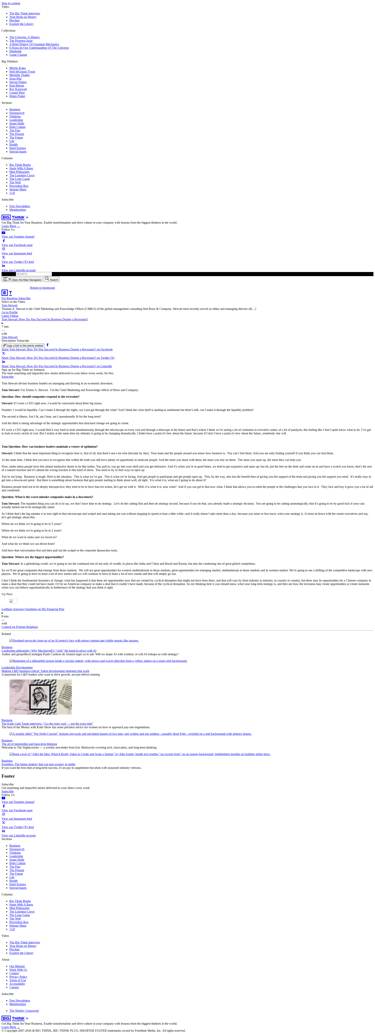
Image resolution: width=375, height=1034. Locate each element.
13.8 (12, 193)
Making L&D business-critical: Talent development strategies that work (45, 671)
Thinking (15, 116)
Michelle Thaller (19, 75)
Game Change (18, 54)
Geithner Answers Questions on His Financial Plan (33, 609)
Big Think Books (20, 164)
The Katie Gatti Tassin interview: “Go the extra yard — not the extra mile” (47, 723)
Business (14, 109)
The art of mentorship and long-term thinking (29, 744)
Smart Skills (16, 123)
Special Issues (18, 151)
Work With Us (18, 969)
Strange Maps (17, 189)
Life (11, 141)
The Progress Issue (21, 40)
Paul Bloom (16, 85)
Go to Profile (10, 312)
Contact (14, 973)
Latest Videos (10, 315)
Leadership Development (17, 667)
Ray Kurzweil (18, 89)
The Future (16, 137)
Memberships (17, 209)
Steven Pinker (18, 82)
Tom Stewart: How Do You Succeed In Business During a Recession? (45, 319)
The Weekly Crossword (24, 1010)
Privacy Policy (18, 976)
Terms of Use (17, 980)
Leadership (16, 120)
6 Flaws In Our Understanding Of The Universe (39, 47)
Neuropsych (16, 113)
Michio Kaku (17, 68)
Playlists (14, 20)
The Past (14, 130)
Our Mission (17, 966)
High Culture (17, 127)
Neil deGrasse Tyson (22, 71)
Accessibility (17, 983)
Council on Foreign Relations (20, 627)
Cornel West (17, 92)
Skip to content (11, 3)
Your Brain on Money (23, 17)
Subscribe (24, 298)
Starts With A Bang (21, 168)
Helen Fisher (17, 96)
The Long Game (19, 178)
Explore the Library (21, 24)
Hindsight (15, 51)
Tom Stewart (9, 305)
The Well (15, 182)
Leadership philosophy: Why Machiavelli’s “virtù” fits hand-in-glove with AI (49, 650)
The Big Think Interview (24, 13)
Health (13, 144)
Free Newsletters (19, 206)
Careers (14, 987)
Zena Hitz (15, 78)
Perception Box (19, 186)
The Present (16, 134)
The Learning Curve (22, 175)
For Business (10, 298)
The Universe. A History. (24, 37)
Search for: (8, 274)
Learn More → (11, 226)
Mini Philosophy (19, 171)
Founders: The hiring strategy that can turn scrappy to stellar (38, 764)
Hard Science (17, 148)
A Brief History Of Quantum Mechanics (34, 44)
